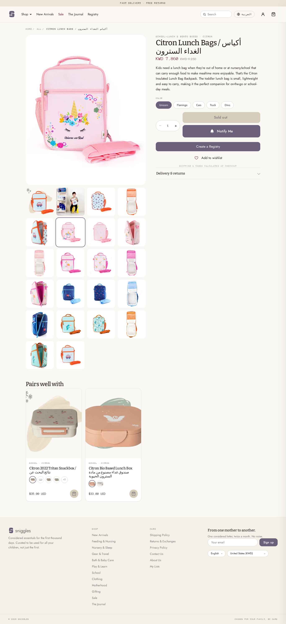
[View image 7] (101, 232)
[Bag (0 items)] (273, 14)
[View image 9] (40, 263)
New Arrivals (45, 14)
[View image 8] (132, 232)
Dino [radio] (227, 105)
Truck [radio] (213, 105)
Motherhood (99, 585)
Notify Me (225, 131)
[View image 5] (40, 232)
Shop (24, 14)
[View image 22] (70, 355)
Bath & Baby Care (103, 560)
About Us (155, 560)
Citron (208, 36)
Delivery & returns (170, 173)
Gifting (96, 591)
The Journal (75, 14)
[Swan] (92, 483)
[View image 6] (70, 232)
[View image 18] (70, 324)
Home (29, 29)
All (39, 29)
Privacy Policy (158, 547)
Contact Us (156, 554)
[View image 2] (70, 202)
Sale (61, 14)
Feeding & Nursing (104, 541)
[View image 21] (40, 355)
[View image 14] (70, 294)
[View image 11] (101, 263)
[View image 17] (40, 324)
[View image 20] (132, 324)
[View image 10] (70, 263)
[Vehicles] (100, 483)
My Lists (155, 566)
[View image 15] (101, 294)
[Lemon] (48, 479)
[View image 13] (40, 294)
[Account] (263, 14)
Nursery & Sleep (102, 547)
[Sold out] (74, 494)
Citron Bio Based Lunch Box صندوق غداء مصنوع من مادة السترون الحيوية (110, 472)
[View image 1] (40, 202)
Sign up (268, 542)
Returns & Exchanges (163, 541)
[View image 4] (132, 202)
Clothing (97, 579)
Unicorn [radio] (163, 105)
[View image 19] (101, 324)
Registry (93, 14)
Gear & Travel (100, 554)
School (96, 573)
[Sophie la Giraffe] (56, 479)
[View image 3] (101, 202)
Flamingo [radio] (182, 105)
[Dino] (40, 479)
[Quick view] (76, 393)
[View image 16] (132, 294)
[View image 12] (132, 263)
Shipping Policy (160, 535)
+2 (64, 479)
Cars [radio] (198, 105)
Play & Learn (99, 566)
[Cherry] (32, 479)
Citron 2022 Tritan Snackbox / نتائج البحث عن (52, 470)
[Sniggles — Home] (11, 14)
